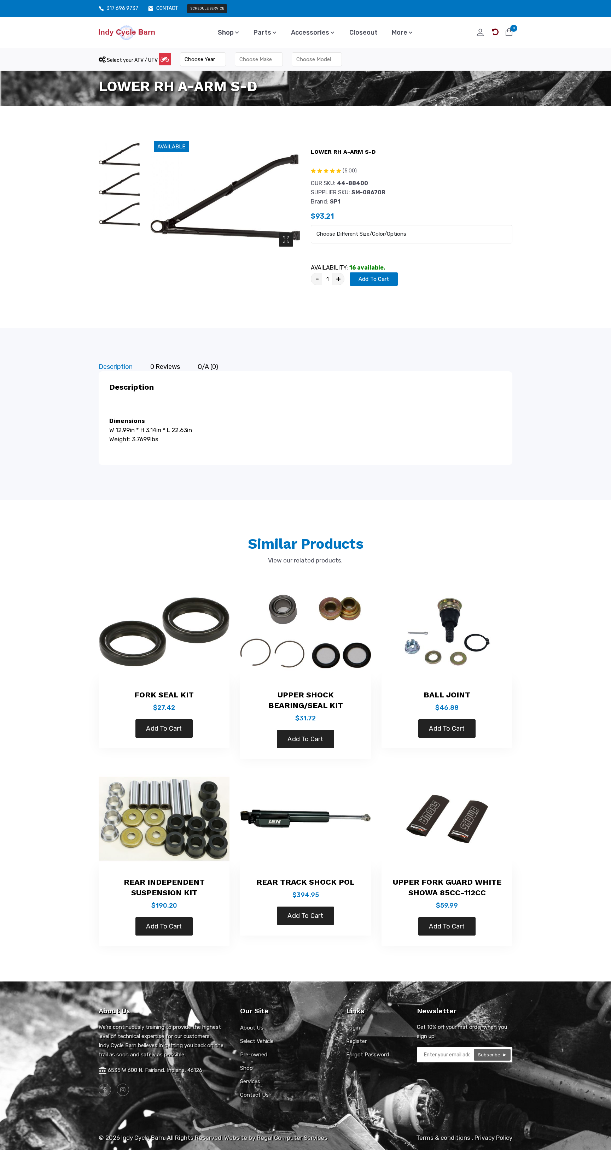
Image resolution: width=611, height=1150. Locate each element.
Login (353, 1028)
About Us (251, 1028)
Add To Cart (374, 279)
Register (356, 1041)
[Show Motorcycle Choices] (165, 59)
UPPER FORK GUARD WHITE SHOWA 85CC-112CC (447, 887)
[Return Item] (495, 32)
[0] (509, 32)
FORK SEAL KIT (164, 694)
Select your (132, 60)
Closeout (363, 32)
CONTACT (167, 8)
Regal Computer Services (292, 1137)
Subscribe (490, 1054)
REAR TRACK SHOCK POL (305, 882)
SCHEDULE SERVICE (207, 8)
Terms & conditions (443, 1137)
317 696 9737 (122, 8)
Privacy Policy (493, 1137)
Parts (263, 32)
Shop (226, 32)
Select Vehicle (257, 1041)
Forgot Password (367, 1054)
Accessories (311, 32)
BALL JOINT (447, 694)
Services (250, 1081)
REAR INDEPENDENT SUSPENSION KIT (164, 887)
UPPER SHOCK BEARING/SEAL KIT (305, 700)
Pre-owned (253, 1054)
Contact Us (254, 1095)
